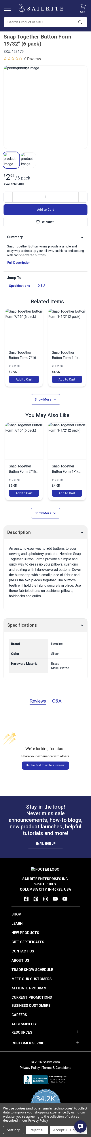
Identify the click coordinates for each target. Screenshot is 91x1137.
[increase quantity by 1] (82, 197)
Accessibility (24, 1024)
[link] (24, 348)
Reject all (37, 1130)
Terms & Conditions (56, 1068)
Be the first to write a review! (45, 765)
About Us (20, 960)
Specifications (19, 285)
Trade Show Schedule (32, 970)
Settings (14, 1130)
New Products (25, 933)
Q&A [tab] (56, 700)
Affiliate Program (29, 988)
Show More (43, 399)
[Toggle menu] (9, 8)
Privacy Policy (30, 1068)
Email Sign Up (45, 843)
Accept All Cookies (68, 1130)
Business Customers (31, 1005)
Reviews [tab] (38, 700)
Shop (16, 914)
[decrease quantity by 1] (8, 197)
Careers (19, 1015)
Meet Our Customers (31, 979)
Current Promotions (31, 997)
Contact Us (22, 951)
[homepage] (41, 8)
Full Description (18, 262)
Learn (17, 923)
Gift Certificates (27, 942)
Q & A (41, 285)
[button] (11, 160)
